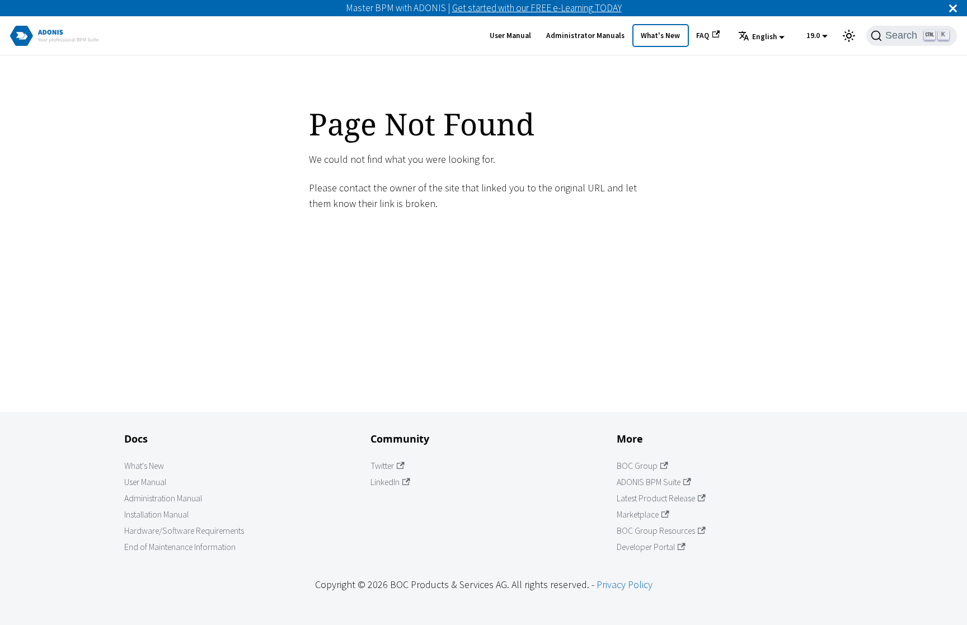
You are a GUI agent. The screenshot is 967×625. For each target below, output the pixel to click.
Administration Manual (163, 498)
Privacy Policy (625, 584)
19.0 (813, 35)
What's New (660, 35)
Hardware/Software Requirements (184, 530)
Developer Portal (646, 547)
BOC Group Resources (656, 530)
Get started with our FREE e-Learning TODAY (537, 8)
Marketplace (638, 514)
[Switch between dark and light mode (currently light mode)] (849, 36)
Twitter (382, 465)
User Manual (510, 35)
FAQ (702, 35)
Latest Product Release (656, 498)
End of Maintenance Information (180, 547)
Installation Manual (156, 514)
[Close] (953, 8)
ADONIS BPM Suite (648, 482)
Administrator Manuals (585, 35)
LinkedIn (385, 482)
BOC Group (637, 465)
